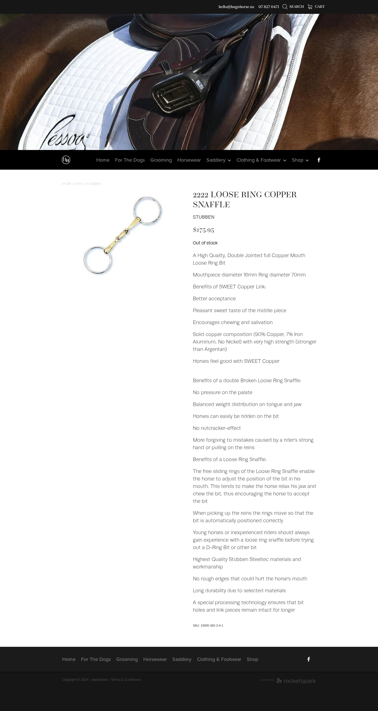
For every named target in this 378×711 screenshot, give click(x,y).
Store (67, 184)
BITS (79, 184)
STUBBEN (94, 184)
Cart (319, 6)
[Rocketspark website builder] (288, 681)
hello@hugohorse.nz (236, 6)
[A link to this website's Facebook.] (319, 160)
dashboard (100, 680)
